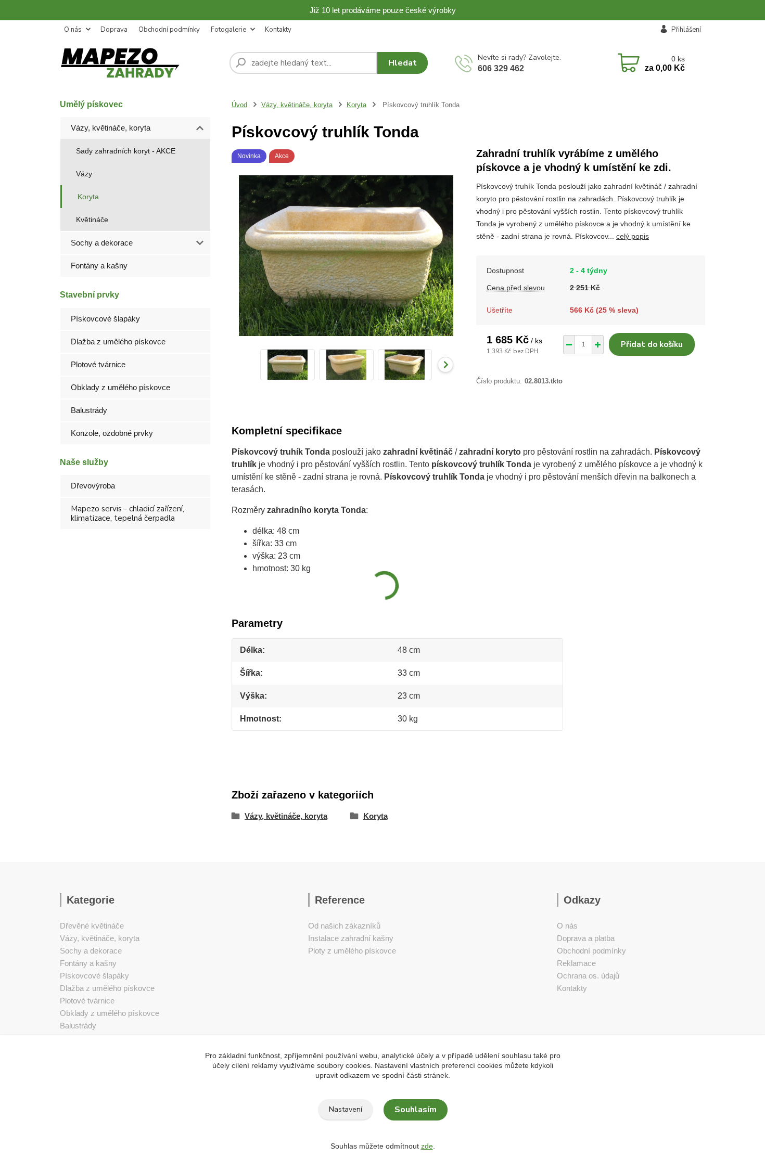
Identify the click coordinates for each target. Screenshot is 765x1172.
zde (427, 1146)
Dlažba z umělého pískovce (118, 341)
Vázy (84, 174)
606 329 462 (501, 68)
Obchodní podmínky (169, 29)
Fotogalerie (228, 29)
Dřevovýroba (93, 485)
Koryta (88, 196)
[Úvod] (140, 63)
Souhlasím (415, 1109)
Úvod (239, 105)
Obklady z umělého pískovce (120, 387)
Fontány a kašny (99, 265)
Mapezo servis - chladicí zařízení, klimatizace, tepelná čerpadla (127, 513)
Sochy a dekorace (102, 242)
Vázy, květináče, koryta (110, 127)
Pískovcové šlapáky (105, 318)
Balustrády (89, 410)
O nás (73, 29)
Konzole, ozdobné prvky (112, 433)
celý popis (632, 236)
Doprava (114, 29)
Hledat (402, 63)
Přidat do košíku (652, 344)
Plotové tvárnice (98, 364)
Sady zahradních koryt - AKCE (125, 151)
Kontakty (278, 29)
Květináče (92, 219)
